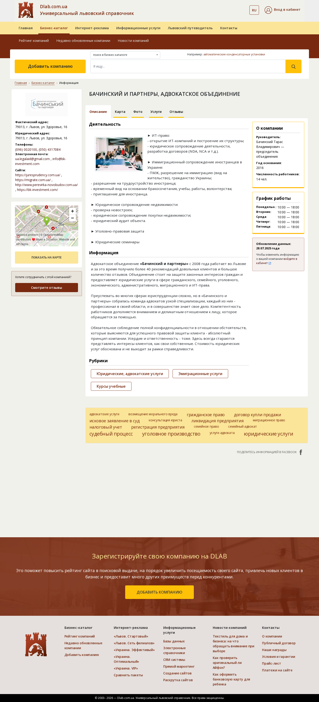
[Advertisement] (46, 329)
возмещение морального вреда (152, 414)
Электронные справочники (174, 650)
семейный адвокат (242, 426)
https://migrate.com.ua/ (33, 180)
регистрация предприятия (157, 427)
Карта (120, 111)
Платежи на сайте (277, 670)
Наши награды (274, 650)
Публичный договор (278, 643)
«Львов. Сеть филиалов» (134, 643)
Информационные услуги (138, 28)
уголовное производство (171, 433)
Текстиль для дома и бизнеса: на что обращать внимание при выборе (233, 643)
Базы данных (174, 641)
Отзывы (176, 111)
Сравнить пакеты (128, 675)
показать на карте (47, 257)
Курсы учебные (111, 386)
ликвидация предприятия (217, 420)
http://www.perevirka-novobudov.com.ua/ (46, 185)
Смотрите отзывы (46, 287)
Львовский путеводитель (190, 28)
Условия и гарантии (278, 656)
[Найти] (293, 66)
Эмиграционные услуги (200, 373)
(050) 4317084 (49, 149)
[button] (283, 10)
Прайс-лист (271, 663)
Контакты (228, 28)
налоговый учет (105, 427)
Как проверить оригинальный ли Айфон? (227, 662)
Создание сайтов (177, 673)
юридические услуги (268, 433)
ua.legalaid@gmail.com (32, 159)
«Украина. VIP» (126, 668)
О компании (272, 636)
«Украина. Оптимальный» (126, 659)
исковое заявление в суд (114, 420)
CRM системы (174, 659)
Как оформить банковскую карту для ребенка (231, 679)
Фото (137, 111)
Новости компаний (133, 40)
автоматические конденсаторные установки (234, 54)
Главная (26, 28)
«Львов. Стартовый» (131, 636)
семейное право (206, 426)
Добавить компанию (50, 66)
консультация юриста (165, 420)
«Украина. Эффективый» (134, 650)
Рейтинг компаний (34, 40)
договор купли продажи (257, 414)
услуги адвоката (222, 432)
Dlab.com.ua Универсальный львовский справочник (87, 9)
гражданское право (206, 414)
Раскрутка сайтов (178, 680)
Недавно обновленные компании (83, 40)
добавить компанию (159, 592)
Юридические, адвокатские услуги (130, 373)
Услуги (156, 111)
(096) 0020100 (26, 149)
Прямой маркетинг (179, 666)
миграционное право (269, 420)
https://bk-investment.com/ (37, 189)
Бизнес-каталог (54, 28)
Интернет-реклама (92, 28)
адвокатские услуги (104, 414)
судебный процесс (111, 433)
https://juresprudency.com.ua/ (37, 175)
